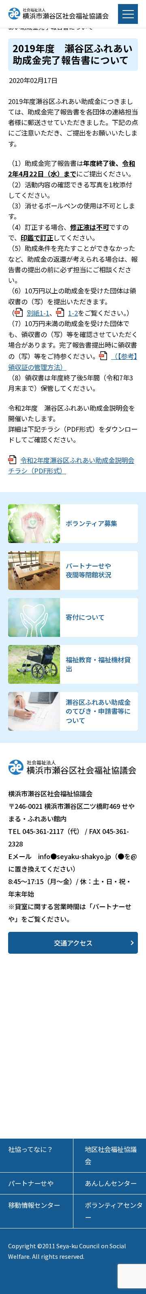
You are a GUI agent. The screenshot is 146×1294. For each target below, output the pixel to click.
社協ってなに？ (30, 1149)
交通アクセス (73, 943)
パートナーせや (31, 1183)
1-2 (73, 313)
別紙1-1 (38, 313)
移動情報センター (34, 1205)
